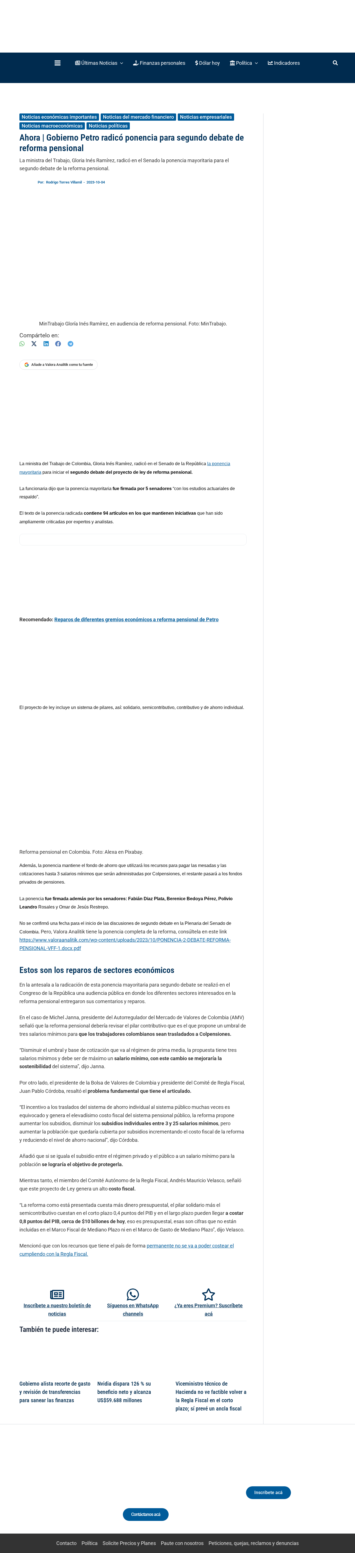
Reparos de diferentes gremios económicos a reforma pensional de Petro (136, 619)
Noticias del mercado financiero (138, 117)
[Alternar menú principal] (57, 63)
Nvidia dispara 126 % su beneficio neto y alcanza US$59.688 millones (124, 1392)
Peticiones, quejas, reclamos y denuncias (254, 1543)
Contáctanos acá (145, 1514)
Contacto (66, 1543)
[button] (99, 63)
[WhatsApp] (21, 344)
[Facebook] (58, 344)
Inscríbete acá (268, 1492)
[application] (120, 63)
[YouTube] (70, 1489)
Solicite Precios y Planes (129, 1543)
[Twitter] (29, 1489)
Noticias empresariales (206, 117)
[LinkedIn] (46, 344)
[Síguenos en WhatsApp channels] (133, 1294)
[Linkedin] (39, 1489)
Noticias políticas (108, 126)
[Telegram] (70, 344)
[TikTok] (59, 1489)
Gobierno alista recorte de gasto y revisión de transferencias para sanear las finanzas (54, 1392)
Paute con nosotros (182, 1543)
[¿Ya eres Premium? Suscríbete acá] (208, 1294)
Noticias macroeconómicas (52, 126)
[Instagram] (49, 1489)
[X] (34, 344)
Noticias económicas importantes (59, 117)
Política (90, 1543)
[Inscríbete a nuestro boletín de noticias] (57, 1294)
